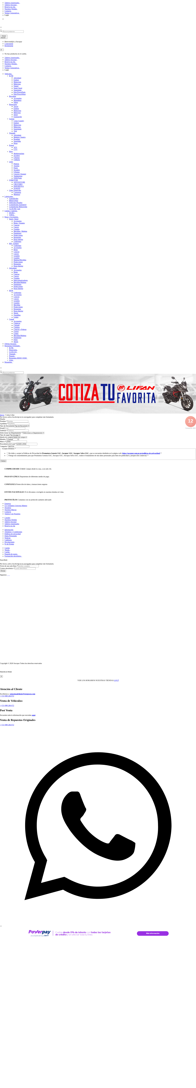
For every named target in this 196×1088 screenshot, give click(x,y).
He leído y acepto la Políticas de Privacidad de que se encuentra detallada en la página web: (85, 453)
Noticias (7, 538)
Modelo (3, 439)
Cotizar (3, 461)
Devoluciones (9, 542)
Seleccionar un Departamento (11, 433)
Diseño (2, 419)
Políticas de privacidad (13, 534)
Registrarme (9, 46)
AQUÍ (116, 680)
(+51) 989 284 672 (7, 696)
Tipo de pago (4, 435)
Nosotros (8, 508)
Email (2, 428)
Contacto (8, 11)
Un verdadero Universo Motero (16, 506)
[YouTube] (8, 575)
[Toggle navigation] (1, 27)
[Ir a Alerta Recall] (7, 22)
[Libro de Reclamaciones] (39, 659)
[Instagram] (9, 575)
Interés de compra (6, 437)
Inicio (2, 415)
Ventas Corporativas (12, 13)
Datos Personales (11, 536)
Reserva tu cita (10, 7)
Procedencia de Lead (8, 444)
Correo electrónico (7, 568)
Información (9, 530)
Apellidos (4, 424)
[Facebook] (7, 575)
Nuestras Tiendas (11, 9)
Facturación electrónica (13, 556)
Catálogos (8, 540)
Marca (3, 442)
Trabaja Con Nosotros (12, 514)
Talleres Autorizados (12, 3)
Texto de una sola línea (9, 566)
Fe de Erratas (9, 544)
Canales (7, 518)
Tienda (7, 550)
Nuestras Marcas (10, 510)
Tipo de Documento (7, 426)
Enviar (3, 571)
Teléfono (4, 431)
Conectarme (9, 44)
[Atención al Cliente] (98, 923)
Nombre (3, 421)
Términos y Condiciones (13, 532)
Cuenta (7, 548)
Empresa (8, 504)
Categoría (4, 446)
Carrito (7, 552)
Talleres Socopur (11, 5)
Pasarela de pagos (11, 554)
